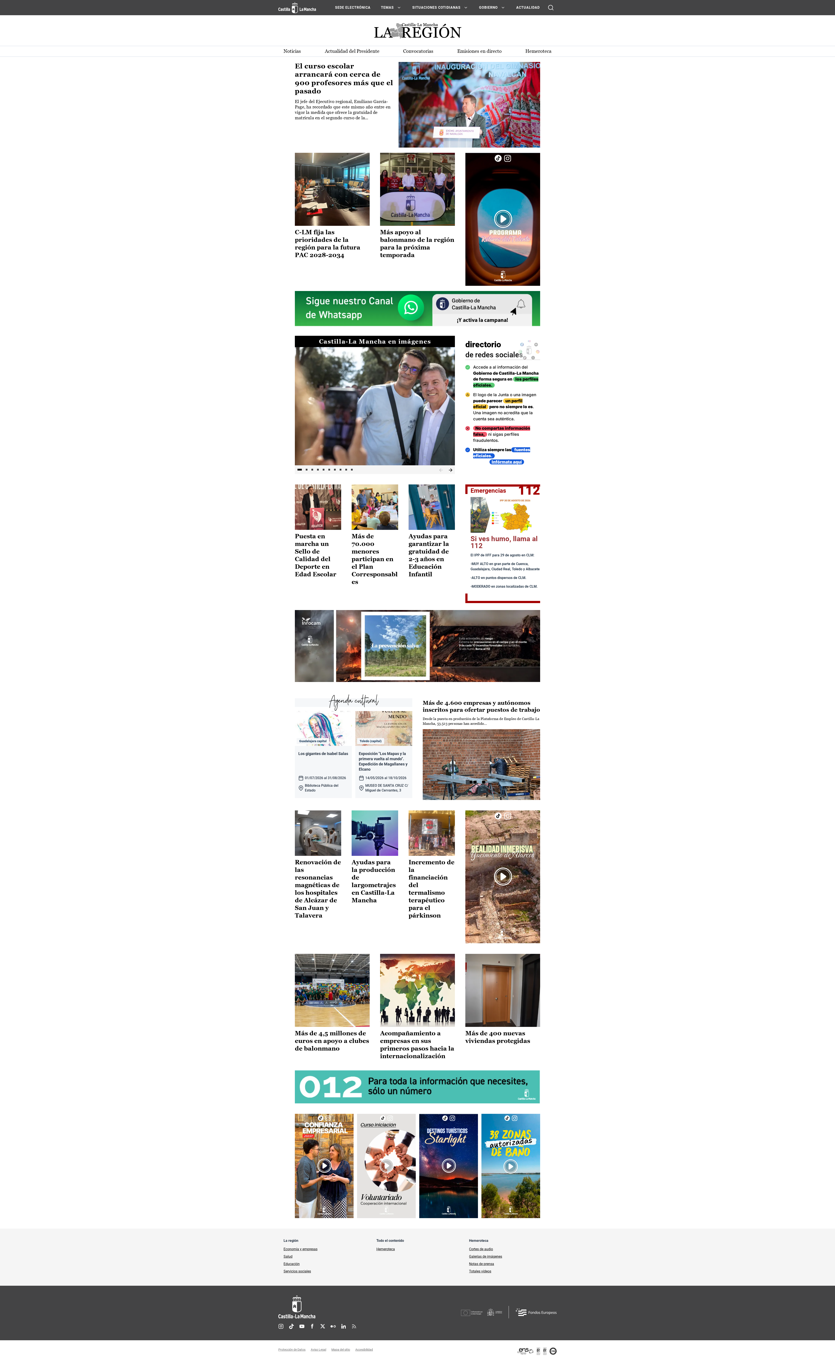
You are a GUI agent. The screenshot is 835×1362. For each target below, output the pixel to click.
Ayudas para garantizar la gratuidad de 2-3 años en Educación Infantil (429, 555)
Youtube (302, 1326)
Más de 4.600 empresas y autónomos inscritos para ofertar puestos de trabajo (481, 706)
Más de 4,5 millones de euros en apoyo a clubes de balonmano (332, 1041)
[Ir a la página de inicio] (297, 7)
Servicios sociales (297, 1271)
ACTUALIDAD (528, 7)
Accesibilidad (364, 1349)
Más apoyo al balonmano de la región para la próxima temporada (417, 243)
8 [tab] (340, 470)
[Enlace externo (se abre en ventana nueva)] (502, 219)
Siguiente (450, 470)
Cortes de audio (481, 1249)
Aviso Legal (318, 1349)
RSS (354, 1326)
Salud (288, 1256)
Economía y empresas (300, 1249)
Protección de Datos (292, 1349)
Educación (292, 1264)
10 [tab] (352, 470)
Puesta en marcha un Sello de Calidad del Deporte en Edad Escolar (315, 555)
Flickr (333, 1326)
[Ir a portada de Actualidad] (417, 32)
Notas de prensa (481, 1264)
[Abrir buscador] (551, 7)
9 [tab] (346, 470)
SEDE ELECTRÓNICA (353, 7)
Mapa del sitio (340, 1349)
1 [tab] (299, 470)
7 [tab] (335, 470)
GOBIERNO (488, 7)
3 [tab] (312, 470)
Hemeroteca (538, 51)
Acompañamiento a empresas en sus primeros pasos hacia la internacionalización (417, 1044)
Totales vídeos (480, 1271)
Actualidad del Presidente (352, 51)
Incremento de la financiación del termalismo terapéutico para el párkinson (431, 889)
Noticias (292, 51)
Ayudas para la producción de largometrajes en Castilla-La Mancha (374, 881)
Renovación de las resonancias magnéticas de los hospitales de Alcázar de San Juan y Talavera (318, 889)
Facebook (312, 1326)
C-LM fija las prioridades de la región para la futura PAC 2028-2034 (327, 243)
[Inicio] (337, 1307)
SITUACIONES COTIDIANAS (436, 7)
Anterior (441, 470)
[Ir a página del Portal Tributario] (417, 646)
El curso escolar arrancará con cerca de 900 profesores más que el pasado (344, 78)
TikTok (291, 1326)
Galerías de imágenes (485, 1256)
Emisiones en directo (479, 51)
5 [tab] (323, 470)
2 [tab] (306, 470)
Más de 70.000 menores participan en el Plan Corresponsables (375, 559)
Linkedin (343, 1326)
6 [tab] (329, 470)
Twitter (322, 1326)
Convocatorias (418, 51)
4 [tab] (318, 470)
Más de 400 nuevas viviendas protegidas (497, 1037)
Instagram (281, 1326)
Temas (387, 7)
